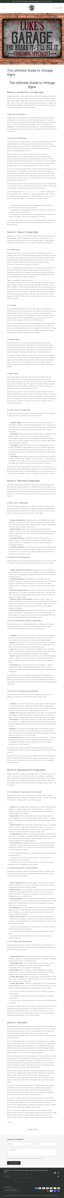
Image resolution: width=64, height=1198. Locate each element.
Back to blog (32, 1129)
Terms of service (46, 1195)
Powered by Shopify (20, 1195)
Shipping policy (55, 1195)
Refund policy (29, 1195)
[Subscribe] (30, 1176)
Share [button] (10, 1122)
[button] (3, 8)
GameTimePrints (11, 1195)
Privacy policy (37, 1195)
